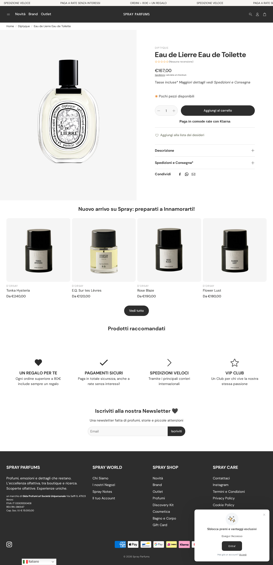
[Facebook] (180, 174)
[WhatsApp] (186, 174)
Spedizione (160, 75)
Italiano (33, 561)
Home (10, 26)
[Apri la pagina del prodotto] (38, 250)
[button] (8, 14)
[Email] (193, 174)
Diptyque (24, 26)
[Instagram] (9, 544)
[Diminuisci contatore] (158, 110)
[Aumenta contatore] (173, 110)
